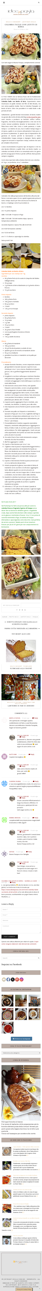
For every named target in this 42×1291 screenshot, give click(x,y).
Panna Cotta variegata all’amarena (21, 628)
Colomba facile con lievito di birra (21, 25)
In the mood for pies (34, 117)
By (11, 605)
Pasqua (35, 617)
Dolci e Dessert (13, 22)
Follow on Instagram (22, 1039)
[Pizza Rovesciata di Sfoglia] (7, 1208)
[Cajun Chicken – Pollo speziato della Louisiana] (7, 1151)
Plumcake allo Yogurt (21, 668)
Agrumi (4, 617)
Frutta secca (14, 617)
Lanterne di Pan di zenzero (21, 706)
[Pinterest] (22, 610)
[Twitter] (19, 610)
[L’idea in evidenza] (21, 1093)
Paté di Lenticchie (18, 1235)
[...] (27, 1155)
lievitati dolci (26, 617)
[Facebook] (17, 610)
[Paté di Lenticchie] (7, 1240)
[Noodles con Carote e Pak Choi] (7, 1165)
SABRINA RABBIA (15, 781)
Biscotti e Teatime (14, 702)
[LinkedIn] (25, 610)
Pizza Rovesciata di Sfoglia (21, 1204)
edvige (11, 851)
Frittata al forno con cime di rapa (22, 1189)
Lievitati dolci (29, 22)
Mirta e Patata (14, 718)
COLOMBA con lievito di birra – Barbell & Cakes (19, 881)
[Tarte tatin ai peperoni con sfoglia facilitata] (7, 1180)
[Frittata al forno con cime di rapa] (7, 1194)
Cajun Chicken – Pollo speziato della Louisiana (26, 1147)
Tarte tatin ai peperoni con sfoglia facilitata (25, 1175)
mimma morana (15, 817)
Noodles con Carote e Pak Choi (21, 1161)
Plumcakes (27, 666)
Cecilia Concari (23, 735)
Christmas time (29, 702)
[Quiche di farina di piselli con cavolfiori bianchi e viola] (7, 1222)
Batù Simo (13, 754)
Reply (36, 718)
